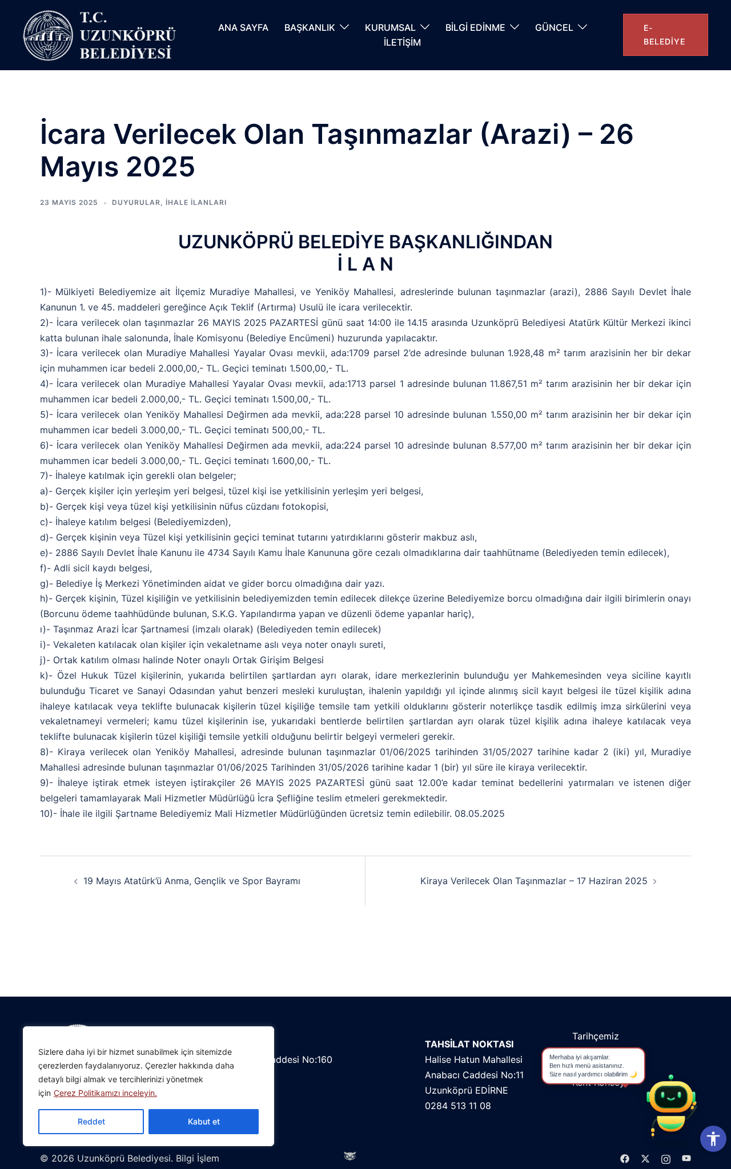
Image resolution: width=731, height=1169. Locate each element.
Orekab (588, 1067)
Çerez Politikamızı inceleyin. (105, 1093)
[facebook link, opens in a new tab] (624, 1158)
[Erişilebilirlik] (713, 1139)
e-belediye (664, 34)
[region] (148, 1086)
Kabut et (204, 1121)
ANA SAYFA (243, 27)
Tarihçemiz (595, 1036)
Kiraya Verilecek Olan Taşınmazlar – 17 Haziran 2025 (534, 880)
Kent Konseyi (599, 1082)
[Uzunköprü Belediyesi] (102, 35)
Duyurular (136, 202)
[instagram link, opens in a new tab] (665, 1158)
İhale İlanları (196, 202)
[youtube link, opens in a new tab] (686, 1158)
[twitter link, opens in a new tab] (645, 1158)
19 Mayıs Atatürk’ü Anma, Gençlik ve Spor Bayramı (191, 880)
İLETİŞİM (402, 42)
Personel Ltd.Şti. (607, 1051)
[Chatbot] (671, 1109)
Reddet (91, 1121)
